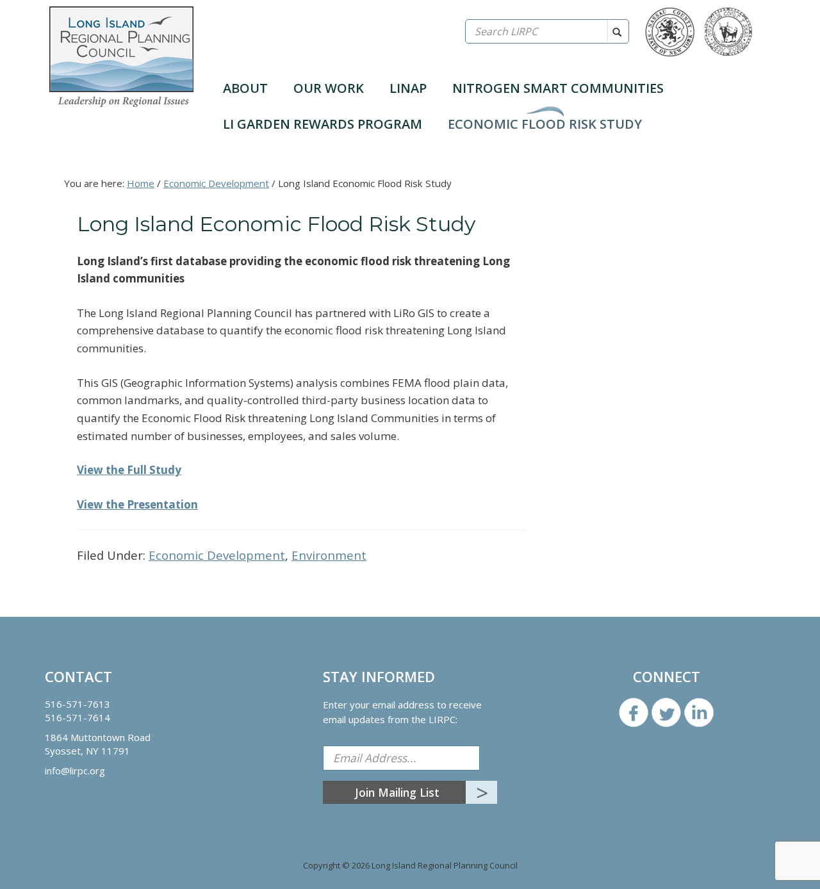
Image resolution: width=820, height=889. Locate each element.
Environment (328, 555)
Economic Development (217, 555)
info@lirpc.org (75, 770)
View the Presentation (137, 504)
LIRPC (122, 56)
